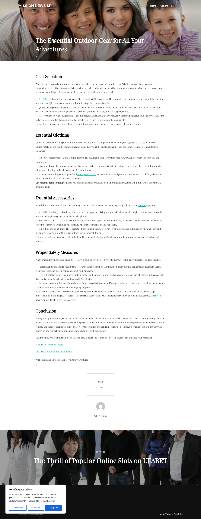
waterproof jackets (86, 174)
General (164, 5)
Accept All (54, 507)
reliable (44, 99)
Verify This (157, 295)
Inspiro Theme (165, 514)
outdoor (142, 205)
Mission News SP (34, 6)
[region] (35, 499)
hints (100, 387)
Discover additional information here (54, 351)
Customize (18, 507)
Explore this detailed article (49, 344)
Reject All (35, 507)
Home (153, 5)
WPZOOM (178, 514)
